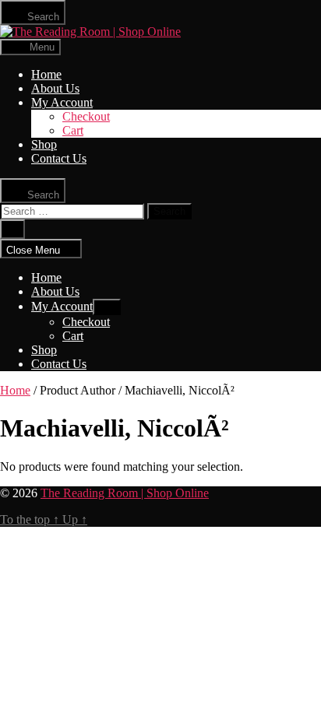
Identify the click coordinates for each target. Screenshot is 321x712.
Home (46, 74)
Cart (72, 130)
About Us (55, 88)
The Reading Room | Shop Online (125, 493)
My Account (62, 102)
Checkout (86, 116)
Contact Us (58, 158)
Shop (44, 144)
